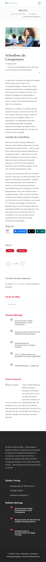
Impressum (34, 554)
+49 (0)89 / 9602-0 (16, 491)
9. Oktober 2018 (10, 64)
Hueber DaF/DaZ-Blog (18, 14)
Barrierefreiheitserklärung (31, 556)
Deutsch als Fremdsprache (19, 67)
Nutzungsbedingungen (13, 556)
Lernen (10, 250)
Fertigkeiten (33, 14)
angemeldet (17, 284)
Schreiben (22, 250)
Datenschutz (25, 554)
